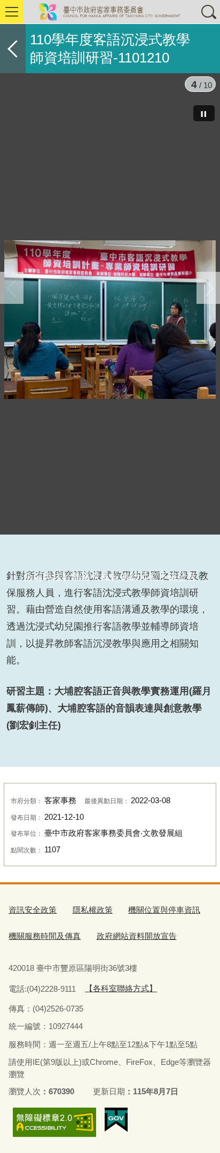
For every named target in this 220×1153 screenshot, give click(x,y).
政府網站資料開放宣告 (137, 935)
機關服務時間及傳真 (45, 935)
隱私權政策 (93, 909)
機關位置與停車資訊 (164, 909)
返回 (13, 48)
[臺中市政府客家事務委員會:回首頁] (110, 11)
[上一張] (11, 288)
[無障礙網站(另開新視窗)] (54, 1122)
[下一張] (208, 288)
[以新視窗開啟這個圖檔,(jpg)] (110, 321)
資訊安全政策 (33, 909)
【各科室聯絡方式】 (121, 988)
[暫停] (204, 113)
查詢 (208, 11)
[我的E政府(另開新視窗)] (116, 1120)
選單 (11, 11)
